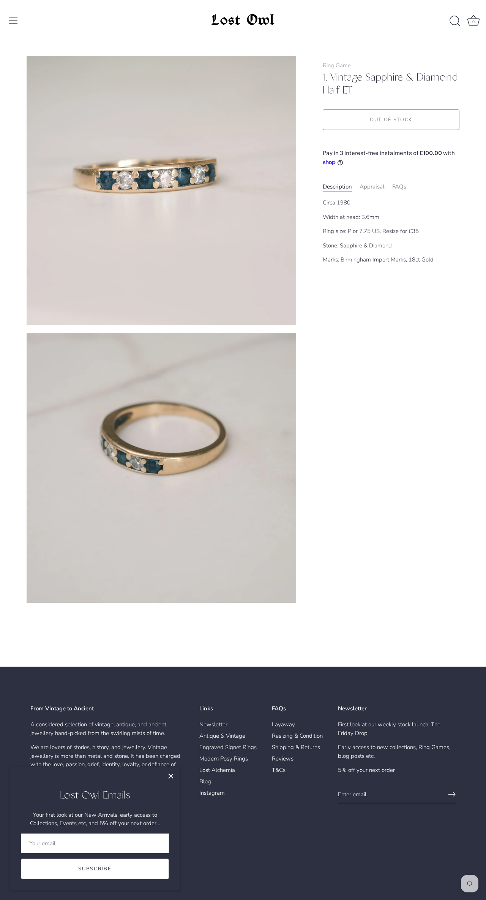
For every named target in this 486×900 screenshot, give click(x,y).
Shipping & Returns (296, 747)
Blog (205, 781)
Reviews (282, 758)
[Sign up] (452, 794)
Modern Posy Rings (223, 758)
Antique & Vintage (222, 736)
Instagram (212, 793)
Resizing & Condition (297, 736)
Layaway (283, 724)
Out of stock (391, 119)
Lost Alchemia (217, 770)
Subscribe (94, 868)
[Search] (455, 21)
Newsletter (213, 724)
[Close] (171, 776)
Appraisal (372, 186)
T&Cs (279, 770)
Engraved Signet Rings (228, 747)
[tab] (341, 186)
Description (337, 186)
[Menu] (13, 20)
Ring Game (337, 65)
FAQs (399, 186)
